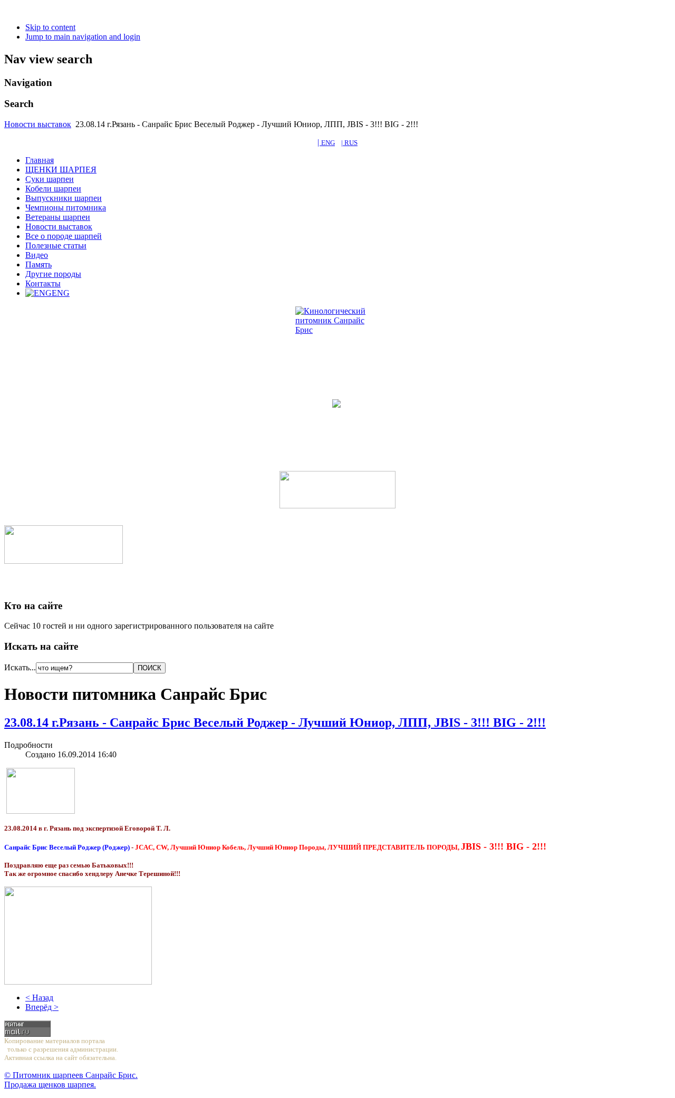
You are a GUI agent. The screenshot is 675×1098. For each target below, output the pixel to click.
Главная (39, 160)
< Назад (39, 997)
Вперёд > (42, 1007)
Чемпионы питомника (65, 207)
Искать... (20, 667)
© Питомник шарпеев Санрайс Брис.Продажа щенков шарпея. (71, 1080)
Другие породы (53, 273)
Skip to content (50, 27)
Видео (36, 255)
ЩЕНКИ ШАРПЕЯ (61, 169)
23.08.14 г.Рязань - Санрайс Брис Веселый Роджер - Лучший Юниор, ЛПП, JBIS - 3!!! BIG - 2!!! (275, 722)
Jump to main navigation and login (82, 36)
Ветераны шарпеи (57, 217)
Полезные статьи (55, 245)
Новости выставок (37, 124)
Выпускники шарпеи (63, 198)
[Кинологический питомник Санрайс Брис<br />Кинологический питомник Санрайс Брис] (337, 348)
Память (38, 264)
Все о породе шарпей (63, 236)
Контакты (43, 283)
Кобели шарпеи (53, 188)
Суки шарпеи (49, 179)
